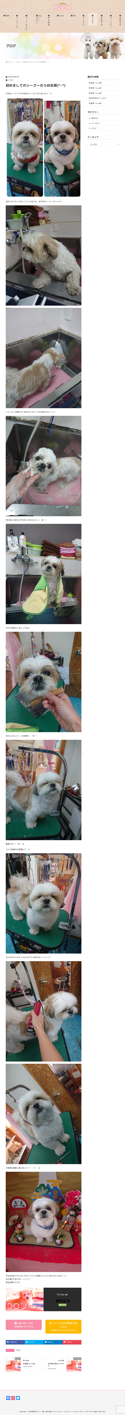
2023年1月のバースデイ (56, 1365)
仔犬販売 (49, 21)
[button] (24, 1325)
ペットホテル (26, 23)
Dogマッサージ (38, 19)
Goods (61, 16)
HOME (7, 16)
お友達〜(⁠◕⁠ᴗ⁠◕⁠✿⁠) (29, 1364)
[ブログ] (13, 1363)
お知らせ (102, 21)
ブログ (93, 20)
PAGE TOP (120, 1370)
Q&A (74, 16)
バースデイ (111, 22)
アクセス (83, 21)
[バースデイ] (74, 1363)
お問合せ (120, 21)
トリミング (17, 22)
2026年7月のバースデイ (98, 98)
